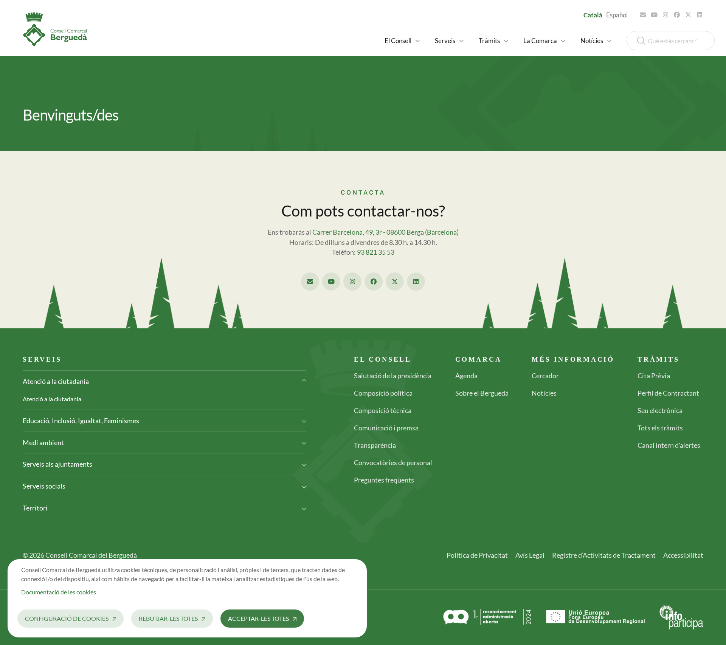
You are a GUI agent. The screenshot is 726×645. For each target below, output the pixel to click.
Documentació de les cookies (58, 592)
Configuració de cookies (67, 618)
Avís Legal (529, 555)
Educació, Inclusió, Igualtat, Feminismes (81, 420)
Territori (35, 508)
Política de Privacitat (477, 555)
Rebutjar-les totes (168, 618)
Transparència (375, 445)
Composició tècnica (382, 410)
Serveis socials (44, 486)
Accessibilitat (683, 555)
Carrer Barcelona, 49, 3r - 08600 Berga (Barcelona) (385, 232)
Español (617, 15)
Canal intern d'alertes (669, 445)
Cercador (545, 375)
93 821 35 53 (375, 252)
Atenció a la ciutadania (56, 381)
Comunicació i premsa (386, 428)
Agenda (466, 375)
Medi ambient (43, 442)
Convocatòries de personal (393, 462)
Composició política (383, 393)
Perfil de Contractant (668, 393)
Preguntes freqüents (384, 480)
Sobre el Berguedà (482, 393)
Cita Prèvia (654, 375)
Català (592, 15)
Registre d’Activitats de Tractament (604, 555)
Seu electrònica (660, 410)
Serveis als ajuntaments (57, 464)
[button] (402, 40)
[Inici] (58, 29)
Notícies (544, 393)
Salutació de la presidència (392, 375)
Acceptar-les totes (258, 618)
